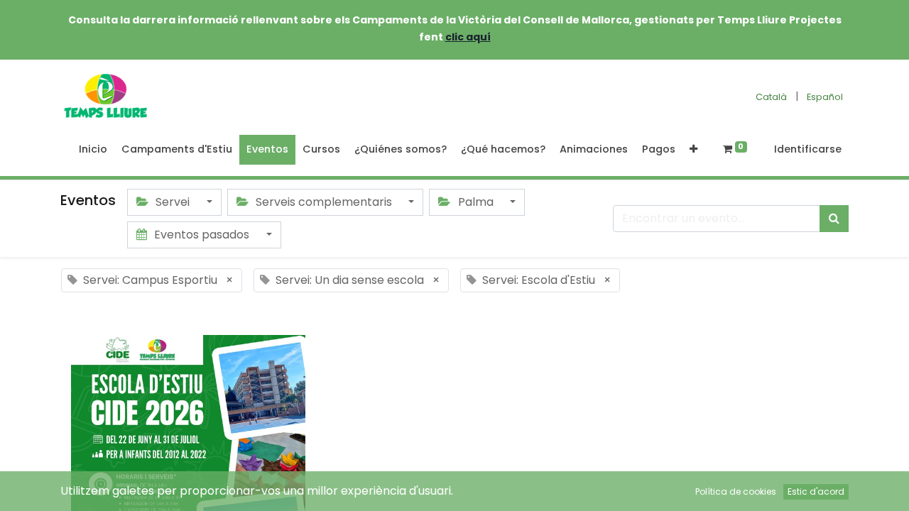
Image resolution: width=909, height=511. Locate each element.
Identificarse (808, 149)
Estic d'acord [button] (816, 491)
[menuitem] (93, 150)
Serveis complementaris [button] (324, 202)
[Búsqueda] (834, 218)
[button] (693, 150)
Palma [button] (475, 202)
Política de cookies (735, 491)
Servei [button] (172, 202)
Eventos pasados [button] (201, 234)
